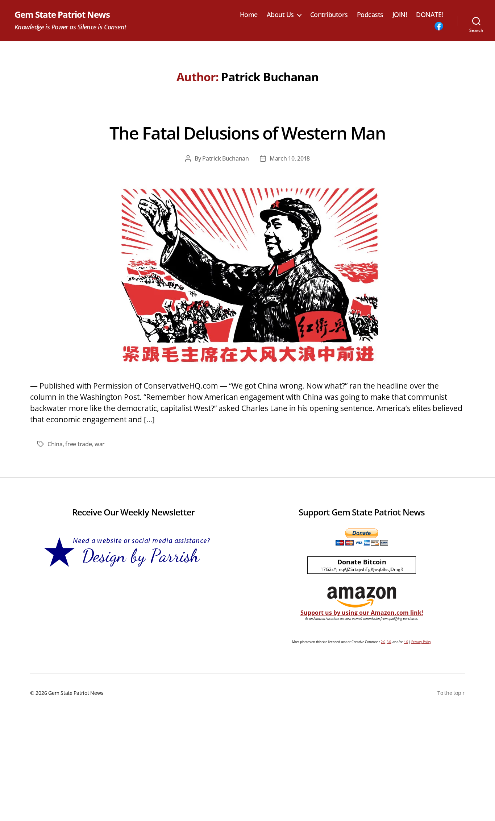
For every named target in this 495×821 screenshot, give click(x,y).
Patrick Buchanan (225, 158)
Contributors (329, 15)
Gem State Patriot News (62, 14)
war (100, 444)
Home (249, 15)
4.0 (406, 641)
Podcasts (370, 15)
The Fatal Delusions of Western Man (247, 133)
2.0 (383, 641)
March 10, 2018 (290, 158)
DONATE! (429, 15)
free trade (78, 444)
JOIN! (399, 15)
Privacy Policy (421, 641)
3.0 (389, 641)
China (55, 444)
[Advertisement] (247, 766)
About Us (280, 15)
